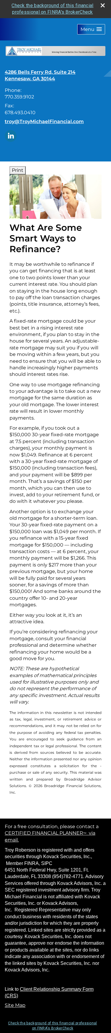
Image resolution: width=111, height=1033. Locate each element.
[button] (91, 29)
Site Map (15, 1005)
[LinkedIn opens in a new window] (11, 135)
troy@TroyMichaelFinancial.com (44, 121)
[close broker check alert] (102, 5)
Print (17, 170)
